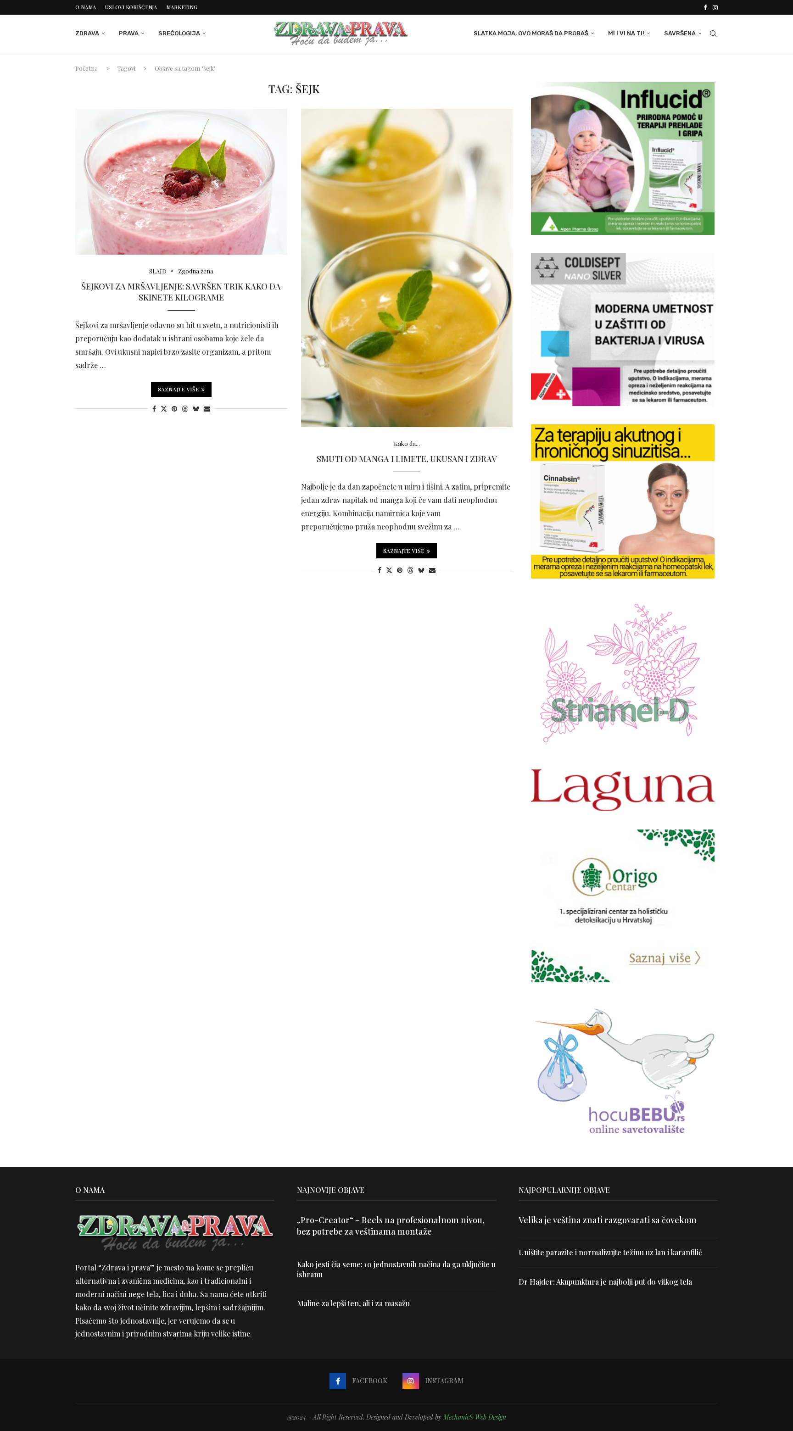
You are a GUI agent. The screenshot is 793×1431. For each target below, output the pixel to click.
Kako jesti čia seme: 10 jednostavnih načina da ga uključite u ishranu (396, 1269)
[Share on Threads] (185, 408)
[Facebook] (705, 7)
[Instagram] (715, 7)
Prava (129, 33)
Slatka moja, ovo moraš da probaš (531, 33)
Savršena (680, 33)
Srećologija (179, 33)
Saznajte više (178, 389)
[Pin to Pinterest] (174, 408)
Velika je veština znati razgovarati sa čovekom (608, 1219)
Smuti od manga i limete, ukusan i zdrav (407, 458)
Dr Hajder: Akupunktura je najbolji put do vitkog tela (605, 1281)
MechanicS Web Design (474, 1417)
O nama (85, 7)
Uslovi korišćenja (131, 7)
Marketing (181, 7)
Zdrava (87, 33)
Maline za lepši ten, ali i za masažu (353, 1303)
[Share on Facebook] (154, 408)
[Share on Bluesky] (196, 408)
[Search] (713, 33)
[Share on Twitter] (164, 408)
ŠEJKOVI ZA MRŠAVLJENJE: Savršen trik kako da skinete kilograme (181, 292)
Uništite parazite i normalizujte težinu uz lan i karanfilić (610, 1252)
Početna (86, 68)
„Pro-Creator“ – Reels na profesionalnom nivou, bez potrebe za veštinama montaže (390, 1225)
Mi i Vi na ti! (626, 33)
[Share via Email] (207, 408)
